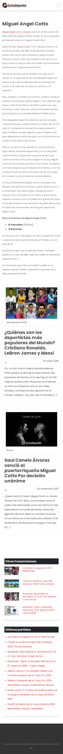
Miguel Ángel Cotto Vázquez (16, 31)
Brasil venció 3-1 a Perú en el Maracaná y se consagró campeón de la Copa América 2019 (32, 694)
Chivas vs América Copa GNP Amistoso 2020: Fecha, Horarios (38, 582)
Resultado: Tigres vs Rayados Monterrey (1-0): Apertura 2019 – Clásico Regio (39, 610)
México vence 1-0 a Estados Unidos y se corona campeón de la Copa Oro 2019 (29, 673)
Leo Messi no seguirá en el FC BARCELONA (37, 569)
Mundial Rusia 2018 (17, 322)
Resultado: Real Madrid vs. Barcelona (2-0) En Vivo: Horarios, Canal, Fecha (40, 596)
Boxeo (10, 450)
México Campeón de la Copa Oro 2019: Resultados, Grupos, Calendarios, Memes (30, 683)
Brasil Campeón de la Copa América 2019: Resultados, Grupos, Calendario (31, 706)
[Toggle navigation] (58, 5)
